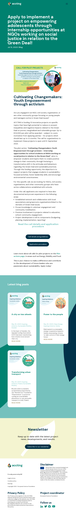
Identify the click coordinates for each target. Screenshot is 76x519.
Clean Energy (58, 324)
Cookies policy (12, 481)
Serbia (58, 326)
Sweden (14, 328)
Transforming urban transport (21, 373)
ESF (21, 474)
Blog (21, 47)
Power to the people (53, 314)
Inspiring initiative (49, 326)
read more (16, 341)
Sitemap (10, 483)
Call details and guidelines (38, 237)
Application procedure (38, 244)
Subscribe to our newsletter (38, 447)
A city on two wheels (21, 314)
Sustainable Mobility (24, 326)
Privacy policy (14, 496)
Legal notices (11, 478)
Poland (20, 384)
